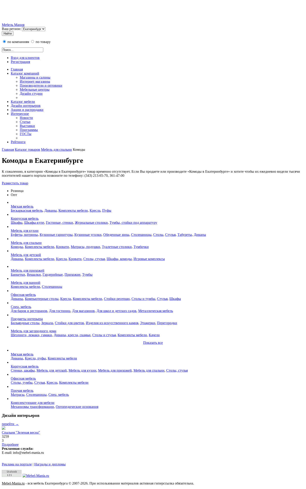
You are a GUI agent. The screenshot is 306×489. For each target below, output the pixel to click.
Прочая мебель (22, 390)
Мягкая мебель (22, 206)
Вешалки (34, 274)
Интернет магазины (35, 81)
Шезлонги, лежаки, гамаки (31, 335)
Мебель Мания (13, 25)
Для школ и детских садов (116, 311)
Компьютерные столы (41, 299)
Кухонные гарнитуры (56, 235)
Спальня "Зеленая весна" (21, 432)
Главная (17, 69)
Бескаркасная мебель (27, 210)
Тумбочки (141, 247)
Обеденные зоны (116, 235)
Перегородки (167, 323)
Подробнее (10, 444)
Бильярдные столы (25, 323)
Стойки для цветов (69, 323)
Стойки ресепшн (117, 299)
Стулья (170, 235)
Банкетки (18, 274)
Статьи (25, 122)
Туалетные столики (117, 247)
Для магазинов (83, 311)
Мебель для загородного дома (33, 331)
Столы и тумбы (143, 299)
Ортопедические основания (77, 407)
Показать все (153, 343)
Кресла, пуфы (35, 358)
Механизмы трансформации (32, 407)
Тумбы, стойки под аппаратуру (133, 222)
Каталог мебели (23, 101)
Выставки (27, 126)
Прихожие (72, 274)
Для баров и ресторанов (29, 311)
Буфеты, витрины (24, 235)
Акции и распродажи (27, 110)
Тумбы (87, 274)
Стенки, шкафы (23, 370)
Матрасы (17, 394)
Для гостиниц (59, 311)
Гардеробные (53, 274)
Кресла (95, 210)
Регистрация (20, 62)
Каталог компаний (25, 73)
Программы (29, 130)
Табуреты (184, 235)
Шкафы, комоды (119, 259)
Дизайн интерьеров (26, 106)
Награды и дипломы (50, 464)
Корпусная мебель (25, 218)
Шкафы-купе (34, 222)
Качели (154, 335)
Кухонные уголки (87, 235)
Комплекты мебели (73, 210)
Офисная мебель (23, 295)
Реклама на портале (17, 464)
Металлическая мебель (155, 311)
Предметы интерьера (27, 319)
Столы (158, 235)
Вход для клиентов (25, 58)
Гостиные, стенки (59, 222)
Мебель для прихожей (27, 270)
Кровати (62, 247)
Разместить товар (15, 183)
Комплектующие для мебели (32, 403)
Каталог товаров (27, 149)
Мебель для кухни (25, 231)
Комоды (17, 247)
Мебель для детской (26, 255)
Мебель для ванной (25, 282)
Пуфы (106, 210)
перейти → (10, 424)
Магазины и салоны (35, 77)
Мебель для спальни (56, 149)
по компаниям (17, 42)
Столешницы (141, 235)
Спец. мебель (21, 307)
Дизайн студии (31, 93)
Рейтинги (18, 142)
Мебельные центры (35, 89)
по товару (43, 42)
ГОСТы (25, 134)
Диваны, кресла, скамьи (72, 335)
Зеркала (47, 323)
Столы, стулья (94, 259)
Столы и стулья (104, 335)
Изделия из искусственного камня (112, 323)
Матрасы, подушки (85, 247)
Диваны (50, 210)
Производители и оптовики (41, 85)
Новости (26, 118)
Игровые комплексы (149, 259)
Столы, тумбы (21, 382)
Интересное (20, 114)
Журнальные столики (91, 222)
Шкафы (16, 222)
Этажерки (147, 323)
